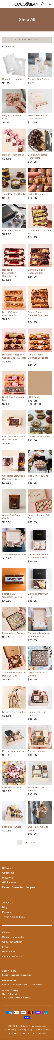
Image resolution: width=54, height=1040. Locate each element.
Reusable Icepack (11, 79)
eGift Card (33, 397)
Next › (33, 842)
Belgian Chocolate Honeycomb (37, 156)
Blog (5, 907)
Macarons (8, 877)
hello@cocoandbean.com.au (17, 975)
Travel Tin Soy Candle (14, 194)
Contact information (37, 1033)
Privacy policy (26, 1030)
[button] (42, 3)
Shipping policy (18, 1033)
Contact (6, 932)
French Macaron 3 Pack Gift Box (37, 117)
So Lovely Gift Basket (14, 712)
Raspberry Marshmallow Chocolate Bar (9, 272)
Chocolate (8, 873)
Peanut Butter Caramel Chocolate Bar (38, 315)
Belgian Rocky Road (13, 154)
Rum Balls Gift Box (12, 230)
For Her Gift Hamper (13, 751)
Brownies (7, 868)
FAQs (5, 947)
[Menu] (4, 3)
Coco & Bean (22, 1026)
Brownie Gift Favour (38, 79)
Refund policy (10, 1030)
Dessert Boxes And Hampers (18, 887)
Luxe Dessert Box (11, 787)
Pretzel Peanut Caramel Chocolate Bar (38, 357)
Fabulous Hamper (11, 827)
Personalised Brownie (13, 633)
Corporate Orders (12, 956)
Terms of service (42, 1030)
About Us (7, 902)
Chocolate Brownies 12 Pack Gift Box (38, 556)
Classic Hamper (36, 751)
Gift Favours (9, 882)
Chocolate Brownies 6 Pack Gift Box (14, 438)
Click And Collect (12, 942)
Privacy (6, 912)
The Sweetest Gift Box (14, 554)
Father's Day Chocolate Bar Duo (12, 595)
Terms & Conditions (13, 917)
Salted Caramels (36, 194)
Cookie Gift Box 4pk (38, 436)
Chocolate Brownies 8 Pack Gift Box (14, 477)
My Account (8, 951)
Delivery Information (13, 937)
